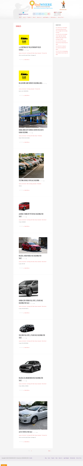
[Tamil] (60, 12)
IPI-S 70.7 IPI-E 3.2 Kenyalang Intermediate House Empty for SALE (62, 53)
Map (20, 17)
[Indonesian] (56, 12)
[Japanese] (57, 12)
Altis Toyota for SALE (28, 432)
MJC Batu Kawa (34, 53)
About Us (39, 17)
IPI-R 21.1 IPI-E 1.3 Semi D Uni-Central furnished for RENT (61, 48)
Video (34, 17)
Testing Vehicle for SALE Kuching (31, 180)
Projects (29, 17)
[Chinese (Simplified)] (54, 12)
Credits (30, 458)
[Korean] (58, 12)
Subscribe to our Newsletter (23, 14)
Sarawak (39, 53)
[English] (55, 12)
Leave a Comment (22, 53)
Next (49, 450)
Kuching (28, 53)
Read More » (27, 59)
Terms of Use (60, 17)
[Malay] (59, 12)
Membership (53, 17)
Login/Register (46, 17)
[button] (34, 14)
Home (24, 17)
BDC (28, 183)
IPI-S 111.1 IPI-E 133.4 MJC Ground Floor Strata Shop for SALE (62, 43)
